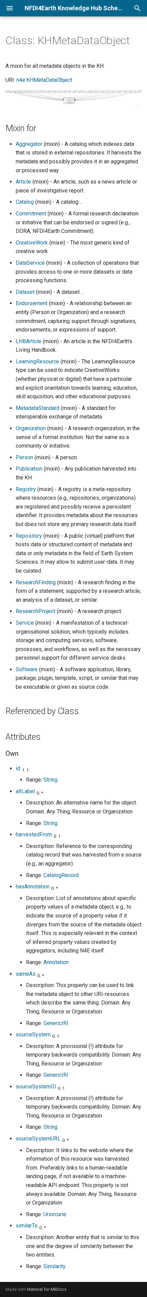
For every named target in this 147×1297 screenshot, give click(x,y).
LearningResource (37, 361)
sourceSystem (33, 1034)
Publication (29, 468)
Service (25, 623)
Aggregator (29, 144)
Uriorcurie (54, 1214)
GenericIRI (55, 1023)
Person (24, 457)
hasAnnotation (33, 886)
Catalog (25, 202)
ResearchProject (35, 611)
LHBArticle (28, 341)
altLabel (25, 791)
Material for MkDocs (47, 1289)
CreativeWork (32, 242)
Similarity (54, 1266)
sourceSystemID (36, 1086)
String (50, 779)
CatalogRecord (61, 875)
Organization (31, 428)
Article (23, 181)
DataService (30, 263)
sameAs (26, 974)
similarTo (27, 1225)
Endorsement (32, 303)
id (18, 768)
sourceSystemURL (38, 1138)
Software (27, 669)
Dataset (25, 292)
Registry (26, 489)
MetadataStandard (37, 408)
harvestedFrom (34, 834)
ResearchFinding (36, 582)
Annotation (56, 962)
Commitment (31, 213)
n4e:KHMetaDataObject (44, 80)
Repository (29, 536)
